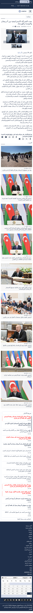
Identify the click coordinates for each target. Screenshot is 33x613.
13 (17, 588)
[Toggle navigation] (30, 11)
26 (22, 593)
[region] (17, 468)
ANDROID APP (28, 572)
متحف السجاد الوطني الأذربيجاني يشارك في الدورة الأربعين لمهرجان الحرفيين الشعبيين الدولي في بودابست (17, 478)
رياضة (30, 543)
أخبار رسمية (29, 526)
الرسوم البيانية (28, 550)
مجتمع (30, 536)
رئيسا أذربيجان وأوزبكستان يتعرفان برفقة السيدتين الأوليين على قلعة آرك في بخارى (17, 417)
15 (8, 588)
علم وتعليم (29, 541)
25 (26, 593)
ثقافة (30, 538)
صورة (30, 554)
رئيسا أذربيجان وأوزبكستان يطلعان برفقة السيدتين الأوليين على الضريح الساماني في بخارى (17, 485)
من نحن (30, 559)
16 (4, 588)
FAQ (31, 568)
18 (26, 591)
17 (30, 591)
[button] (16, 36)
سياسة (29, 16)
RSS (31, 570)
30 (4, 593)
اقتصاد (30, 532)
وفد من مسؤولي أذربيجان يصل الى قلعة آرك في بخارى (16, 170)
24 (30, 593)
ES (18, 5)
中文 (12, 5)
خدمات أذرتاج (28, 563)
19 (22, 591)
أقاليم (30, 534)
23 (4, 591)
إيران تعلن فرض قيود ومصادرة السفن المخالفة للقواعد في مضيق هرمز (18, 470)
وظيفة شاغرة (28, 565)
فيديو (30, 552)
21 (12, 591)
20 (17, 591)
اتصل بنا (30, 556)
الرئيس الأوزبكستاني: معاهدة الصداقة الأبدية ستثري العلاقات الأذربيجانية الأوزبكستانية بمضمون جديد (18, 228)
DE (22, 5)
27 (17, 593)
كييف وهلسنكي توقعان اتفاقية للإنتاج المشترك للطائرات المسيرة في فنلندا (19, 463)
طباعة (18, 26)
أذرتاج (20, 52)
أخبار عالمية (29, 545)
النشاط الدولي (28, 561)
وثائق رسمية (29, 528)
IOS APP (29, 574)
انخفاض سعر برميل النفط (24, 519)
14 (12, 588)
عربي (15, 5)
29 (8, 593)
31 (30, 596)
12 (22, 588)
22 (8, 591)
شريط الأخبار (27, 413)
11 (26, 588)
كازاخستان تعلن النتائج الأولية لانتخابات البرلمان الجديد (17, 450)
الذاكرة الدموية (28, 547)
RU (26, 5)
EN (24, 5)
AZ (28, 5)
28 (12, 593)
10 (30, 588)
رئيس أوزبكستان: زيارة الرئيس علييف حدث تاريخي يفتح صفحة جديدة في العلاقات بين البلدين (16, 258)
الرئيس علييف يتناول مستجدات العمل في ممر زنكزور (17, 317)
